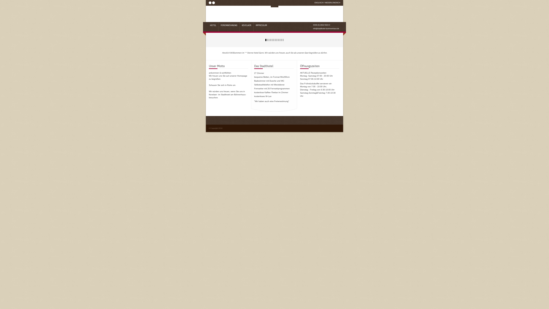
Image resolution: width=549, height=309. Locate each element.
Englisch (319, 3)
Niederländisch (332, 3)
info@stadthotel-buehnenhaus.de (326, 29)
